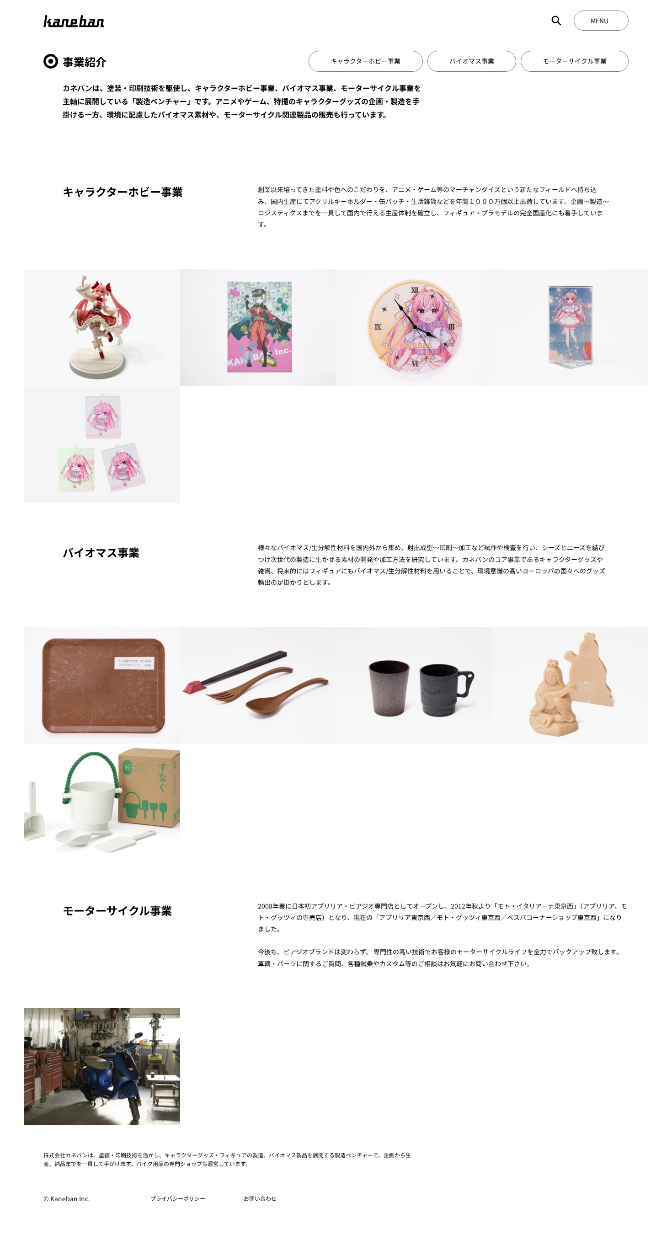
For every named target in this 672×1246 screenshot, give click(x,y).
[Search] (556, 20)
